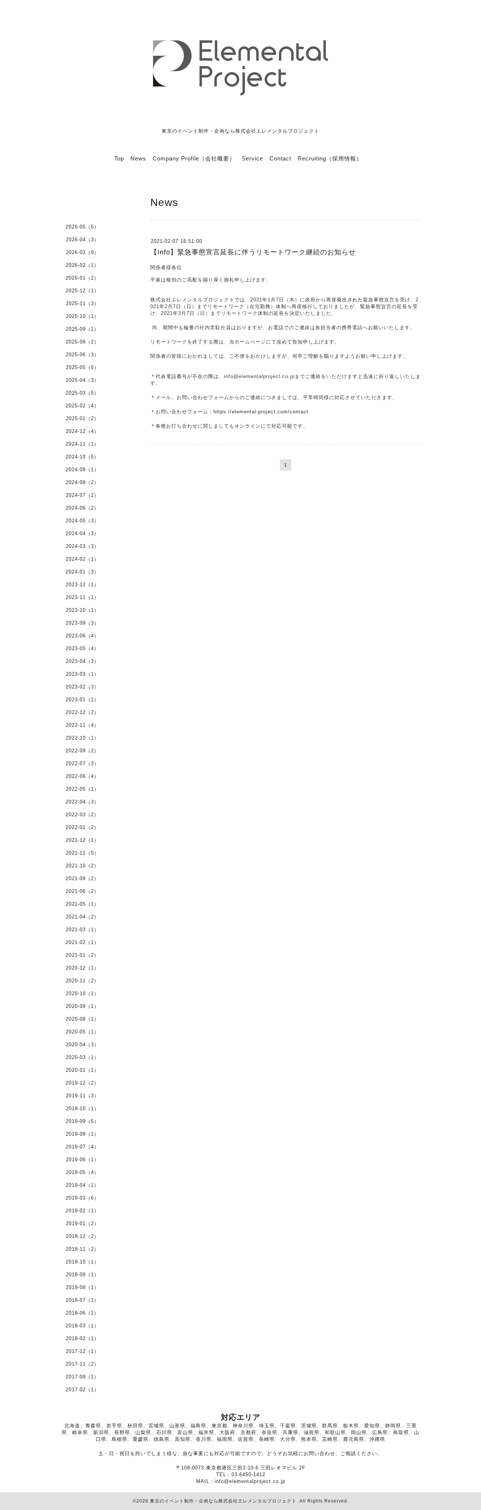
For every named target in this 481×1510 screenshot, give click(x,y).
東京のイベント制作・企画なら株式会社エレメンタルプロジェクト (223, 1501)
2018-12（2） (82, 1236)
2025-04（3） (82, 380)
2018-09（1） (82, 1274)
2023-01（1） (82, 699)
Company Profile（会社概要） (194, 158)
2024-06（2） (82, 508)
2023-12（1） (82, 584)
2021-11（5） (82, 853)
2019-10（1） (82, 1108)
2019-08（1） (82, 1134)
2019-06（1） (82, 1159)
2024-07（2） (82, 495)
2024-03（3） (82, 546)
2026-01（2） (82, 278)
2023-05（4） (82, 648)
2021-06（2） (82, 891)
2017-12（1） (82, 1351)
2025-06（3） (82, 354)
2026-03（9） (82, 252)
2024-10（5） (82, 457)
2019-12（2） (82, 1083)
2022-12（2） (82, 712)
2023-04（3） (82, 661)
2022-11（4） (82, 725)
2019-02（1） (82, 1210)
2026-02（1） (82, 265)
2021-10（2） (82, 865)
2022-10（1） (82, 738)
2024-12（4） (82, 431)
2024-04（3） (82, 533)
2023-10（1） (82, 610)
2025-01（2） (82, 418)
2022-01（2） (82, 827)
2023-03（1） (82, 674)
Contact (280, 158)
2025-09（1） (82, 329)
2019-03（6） (82, 1198)
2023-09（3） (82, 623)
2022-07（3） (82, 763)
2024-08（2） (82, 482)
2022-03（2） (82, 814)
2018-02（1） (82, 1338)
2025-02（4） (82, 406)
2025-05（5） (82, 367)
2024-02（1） (82, 559)
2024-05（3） (82, 521)
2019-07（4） (82, 1147)
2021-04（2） (82, 917)
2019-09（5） (82, 1121)
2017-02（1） (82, 1389)
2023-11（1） (82, 597)
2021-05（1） (82, 904)
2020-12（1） (82, 968)
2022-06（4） (82, 776)
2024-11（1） (82, 444)
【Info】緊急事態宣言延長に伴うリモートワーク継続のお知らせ (253, 252)
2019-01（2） (82, 1223)
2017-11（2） (82, 1364)
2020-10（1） (82, 993)
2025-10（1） (82, 316)
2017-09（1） (82, 1377)
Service (252, 158)
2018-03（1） (82, 1325)
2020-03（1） (82, 1057)
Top (119, 158)
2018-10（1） (82, 1262)
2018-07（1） (82, 1300)
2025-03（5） (82, 393)
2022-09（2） (82, 750)
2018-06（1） (82, 1313)
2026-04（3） (82, 239)
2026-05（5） (82, 227)
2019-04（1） (82, 1185)
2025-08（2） (82, 342)
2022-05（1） (82, 789)
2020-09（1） (82, 1006)
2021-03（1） (82, 929)
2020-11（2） (82, 980)
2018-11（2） (82, 1249)
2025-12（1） (82, 291)
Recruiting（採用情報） (330, 158)
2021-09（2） (82, 878)
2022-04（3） (82, 802)
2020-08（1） (82, 1019)
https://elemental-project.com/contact (261, 412)
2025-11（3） (82, 303)
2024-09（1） (82, 469)
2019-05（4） (82, 1172)
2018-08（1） (82, 1287)
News (138, 158)
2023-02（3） (82, 687)
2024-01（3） (82, 572)
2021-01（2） (82, 955)
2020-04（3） (82, 1044)
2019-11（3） (82, 1095)
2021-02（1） (82, 942)
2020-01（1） (82, 1070)
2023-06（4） (82, 635)
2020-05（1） (82, 1032)
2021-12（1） (82, 840)
